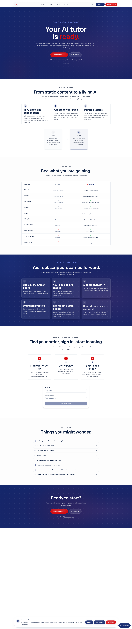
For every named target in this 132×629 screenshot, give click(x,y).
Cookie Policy (24, 625)
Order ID (47, 387)
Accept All (111, 622)
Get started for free (58, 55)
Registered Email (49, 395)
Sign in (101, 4)
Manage (89, 622)
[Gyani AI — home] (16, 4)
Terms (77, 622)
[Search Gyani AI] (92, 4)
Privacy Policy (71, 622)
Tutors (51, 4)
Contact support (69, 517)
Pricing (59, 4)
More (65, 4)
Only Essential (99, 622)
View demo (76, 55)
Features (43, 4)
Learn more (65, 63)
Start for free (110, 4)
